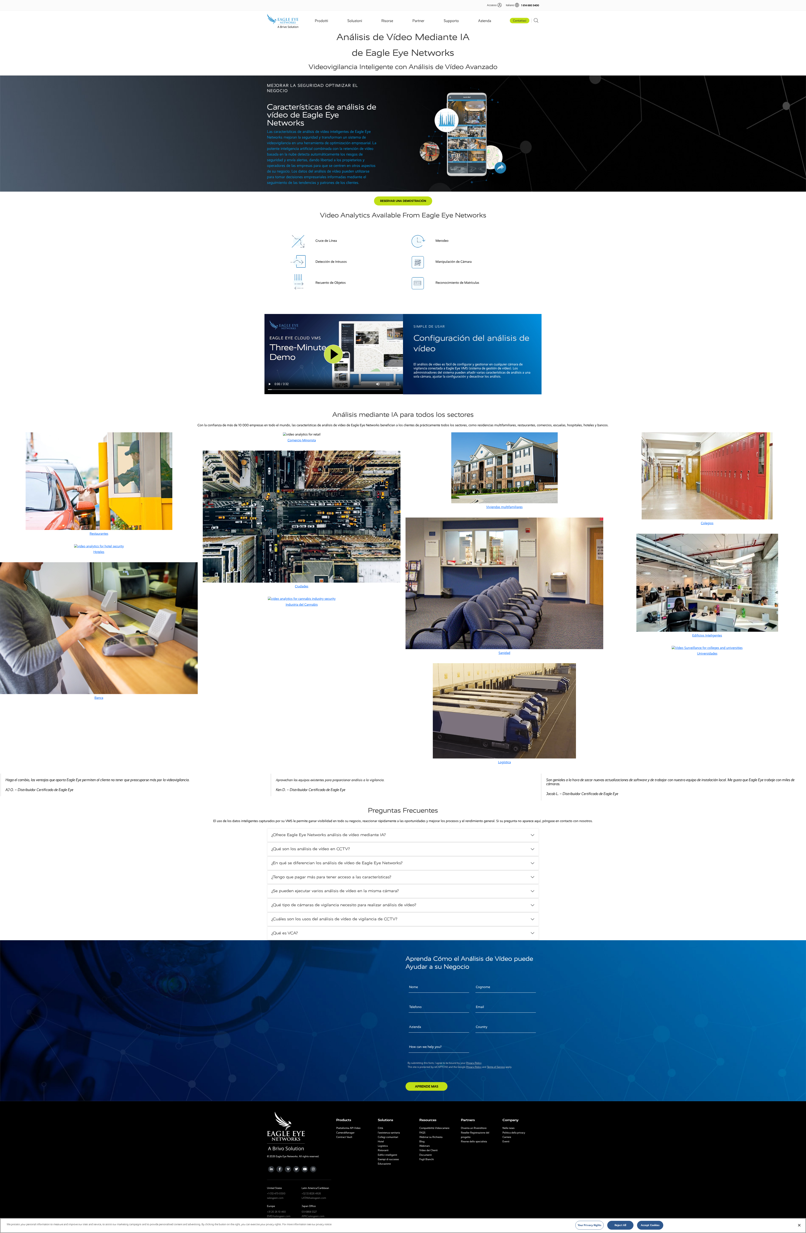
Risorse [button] (387, 21)
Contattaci (519, 20)
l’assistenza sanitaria (389, 1132)
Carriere (506, 1137)
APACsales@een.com (313, 1216)
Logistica (383, 1145)
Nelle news (508, 1128)
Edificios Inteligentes (707, 635)
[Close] (799, 1225)
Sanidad (504, 653)
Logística (504, 762)
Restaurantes (99, 534)
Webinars (424, 1145)
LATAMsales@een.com (314, 1197)
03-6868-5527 (309, 1211)
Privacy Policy (474, 1063)
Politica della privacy (513, 1132)
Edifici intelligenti (387, 1154)
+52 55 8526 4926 (311, 1193)
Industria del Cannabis (302, 605)
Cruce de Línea (326, 241)
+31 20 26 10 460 (276, 1211)
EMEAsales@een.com (278, 1216)
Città (380, 1128)
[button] (510, 5)
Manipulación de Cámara (454, 262)
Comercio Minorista (302, 440)
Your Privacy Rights (589, 1225)
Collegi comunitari (388, 1137)
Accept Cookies (650, 1225)
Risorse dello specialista (474, 1141)
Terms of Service (496, 1067)
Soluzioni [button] (354, 21)
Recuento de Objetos (330, 283)
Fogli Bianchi (426, 1159)
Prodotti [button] (321, 21)
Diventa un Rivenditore (474, 1128)
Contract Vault (344, 1137)
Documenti (425, 1154)
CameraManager (345, 1132)
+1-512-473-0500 (276, 1193)
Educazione (384, 1163)
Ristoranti (383, 1150)
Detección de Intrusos (331, 262)
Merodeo (442, 241)
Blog (422, 1141)
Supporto (451, 21)
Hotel (381, 1141)
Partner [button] (418, 21)
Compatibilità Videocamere (434, 1128)
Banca (98, 698)
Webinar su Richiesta (430, 1137)
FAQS (422, 1132)
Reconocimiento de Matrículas (457, 283)
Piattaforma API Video (348, 1128)
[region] (403, 1225)
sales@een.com (275, 1197)
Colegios (707, 523)
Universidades (707, 653)
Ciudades (301, 586)
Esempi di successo (388, 1159)
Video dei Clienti (428, 1150)
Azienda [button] (484, 21)
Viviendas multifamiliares (504, 507)
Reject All (620, 1225)
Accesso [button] (492, 5)
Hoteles (98, 552)
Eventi (505, 1141)
